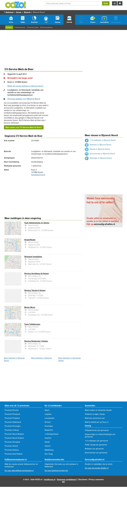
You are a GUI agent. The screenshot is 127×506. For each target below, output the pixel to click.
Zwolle (47, 442)
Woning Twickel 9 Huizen (35, 290)
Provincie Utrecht (11, 446)
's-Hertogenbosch (52, 434)
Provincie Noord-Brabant (14, 434)
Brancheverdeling (46, 27)
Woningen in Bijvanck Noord (100, 158)
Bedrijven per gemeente (94, 448)
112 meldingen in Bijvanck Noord (102, 140)
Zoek (106, 3)
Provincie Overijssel (12, 442)
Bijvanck (27, 12)
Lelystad (48, 414)
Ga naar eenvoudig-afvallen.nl (97, 468)
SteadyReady (29, 239)
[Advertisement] (43, 195)
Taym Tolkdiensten (32, 324)
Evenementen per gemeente (96, 452)
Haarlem (48, 438)
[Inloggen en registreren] (114, 3)
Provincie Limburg (12, 430)
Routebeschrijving (38, 174)
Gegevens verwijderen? (67, 479)
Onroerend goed (32, 27)
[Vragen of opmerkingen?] (119, 3)
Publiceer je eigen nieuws (95, 414)
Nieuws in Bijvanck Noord (99, 149)
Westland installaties (33, 256)
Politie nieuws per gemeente (96, 444)
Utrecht (47, 446)
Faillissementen (19, 27)
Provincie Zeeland (12, 450)
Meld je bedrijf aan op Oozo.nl (96, 422)
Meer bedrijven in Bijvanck (41, 358)
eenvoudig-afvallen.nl (104, 223)
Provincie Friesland (12, 418)
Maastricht (49, 430)
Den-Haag (49, 454)
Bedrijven (9, 27)
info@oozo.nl (49, 479)
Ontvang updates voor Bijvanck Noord (23, 99)
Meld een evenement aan (95, 418)
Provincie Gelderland (13, 422)
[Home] (15, 4)
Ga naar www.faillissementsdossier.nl (19, 470)
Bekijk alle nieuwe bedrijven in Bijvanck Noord (25, 86)
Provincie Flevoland (12, 414)
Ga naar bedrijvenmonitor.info (56, 470)
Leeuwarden (49, 418)
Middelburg (49, 450)
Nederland (9, 12)
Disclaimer (82, 479)
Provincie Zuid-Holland (13, 454)
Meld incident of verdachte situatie (98, 410)
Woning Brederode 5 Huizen (36, 341)
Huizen (18, 12)
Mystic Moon (29, 307)
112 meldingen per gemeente (96, 440)
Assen (47, 410)
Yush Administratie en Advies (36, 222)
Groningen (49, 426)
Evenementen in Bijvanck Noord (102, 153)
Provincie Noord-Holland (14, 438)
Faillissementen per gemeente (97, 430)
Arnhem (48, 422)
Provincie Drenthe (12, 410)
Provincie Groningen (13, 426)
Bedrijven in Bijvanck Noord (100, 144)
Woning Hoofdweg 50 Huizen (36, 273)
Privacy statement (96, 479)
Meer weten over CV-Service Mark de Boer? (24, 127)
